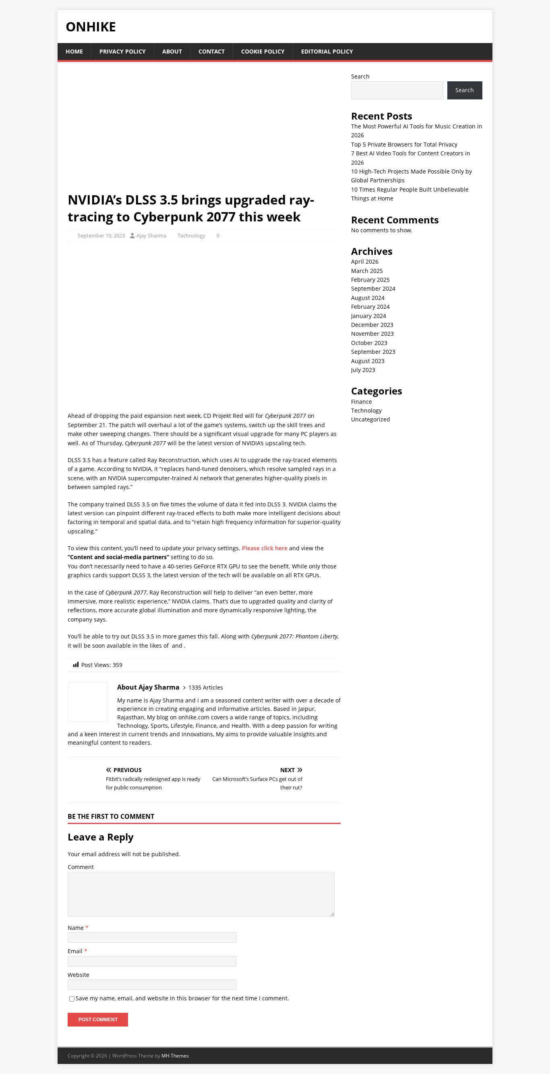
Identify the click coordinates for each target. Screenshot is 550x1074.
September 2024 (373, 288)
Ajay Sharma (151, 235)
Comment (81, 867)
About (172, 51)
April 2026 (364, 261)
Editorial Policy (327, 51)
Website (78, 975)
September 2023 (373, 351)
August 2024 (368, 298)
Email (76, 951)
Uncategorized (370, 419)
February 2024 (370, 306)
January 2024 (368, 316)
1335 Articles (205, 687)
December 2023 (372, 324)
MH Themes (175, 1055)
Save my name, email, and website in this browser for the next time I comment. (182, 998)
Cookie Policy (263, 51)
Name (76, 927)
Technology (191, 235)
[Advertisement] (204, 131)
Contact (211, 51)
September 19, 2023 (101, 235)
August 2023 (368, 361)
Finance (361, 401)
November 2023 (372, 333)
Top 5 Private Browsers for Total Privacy (404, 144)
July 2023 (363, 370)
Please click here (264, 548)
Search (360, 76)
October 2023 (369, 343)
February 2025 (370, 279)
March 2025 (367, 271)
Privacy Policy (122, 51)
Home (74, 51)
